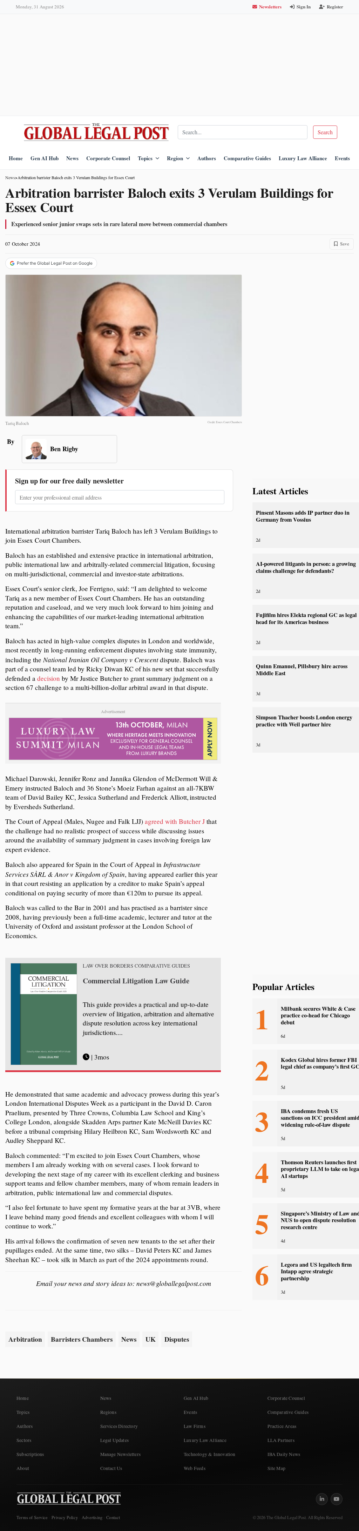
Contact (113, 1517)
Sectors (23, 1440)
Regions (108, 1412)
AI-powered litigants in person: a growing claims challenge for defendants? (306, 567)
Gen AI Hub (45, 158)
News (72, 158)
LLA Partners (280, 1440)
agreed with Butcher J (175, 821)
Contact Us (111, 1468)
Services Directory (119, 1426)
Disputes (176, 1339)
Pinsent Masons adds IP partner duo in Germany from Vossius (303, 515)
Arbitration (25, 1339)
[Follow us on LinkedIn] (322, 1499)
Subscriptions (30, 1454)
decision (48, 678)
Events (342, 158)
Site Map (276, 1468)
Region (175, 158)
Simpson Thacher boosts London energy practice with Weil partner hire (304, 720)
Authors (206, 158)
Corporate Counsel (108, 158)
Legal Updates (114, 1440)
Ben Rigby (64, 448)
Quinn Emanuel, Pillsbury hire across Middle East (301, 669)
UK (150, 1339)
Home (16, 158)
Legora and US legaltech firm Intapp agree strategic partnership (316, 1271)
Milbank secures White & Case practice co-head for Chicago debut (318, 1015)
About (22, 1468)
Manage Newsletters (120, 1454)
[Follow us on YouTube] (337, 1499)
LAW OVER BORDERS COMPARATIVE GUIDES (136, 966)
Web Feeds (194, 1468)
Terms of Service (32, 1517)
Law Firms (194, 1426)
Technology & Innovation (210, 1454)
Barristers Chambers (82, 1339)
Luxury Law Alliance (303, 158)
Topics (145, 158)
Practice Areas (282, 1426)
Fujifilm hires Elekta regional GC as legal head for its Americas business (306, 618)
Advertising (92, 1517)
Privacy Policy (65, 1517)
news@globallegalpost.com (173, 1283)
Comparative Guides (247, 158)
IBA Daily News (283, 1454)
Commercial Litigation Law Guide (136, 980)
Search (325, 132)
